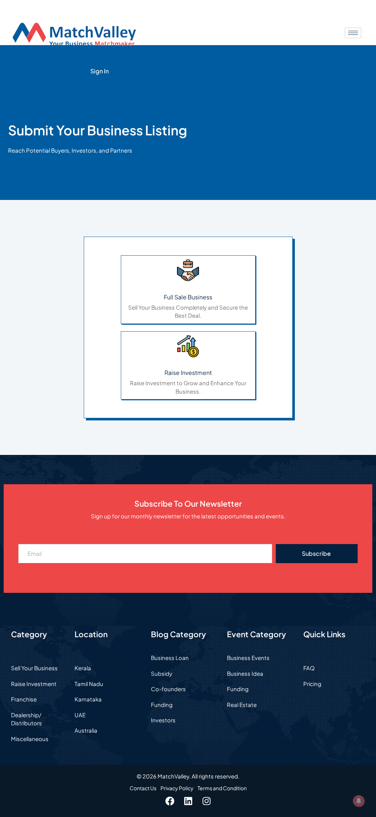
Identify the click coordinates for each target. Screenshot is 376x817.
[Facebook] (169, 801)
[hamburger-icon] (353, 33)
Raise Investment (188, 372)
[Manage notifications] (359, 801)
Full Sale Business (188, 297)
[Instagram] (206, 801)
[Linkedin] (188, 801)
